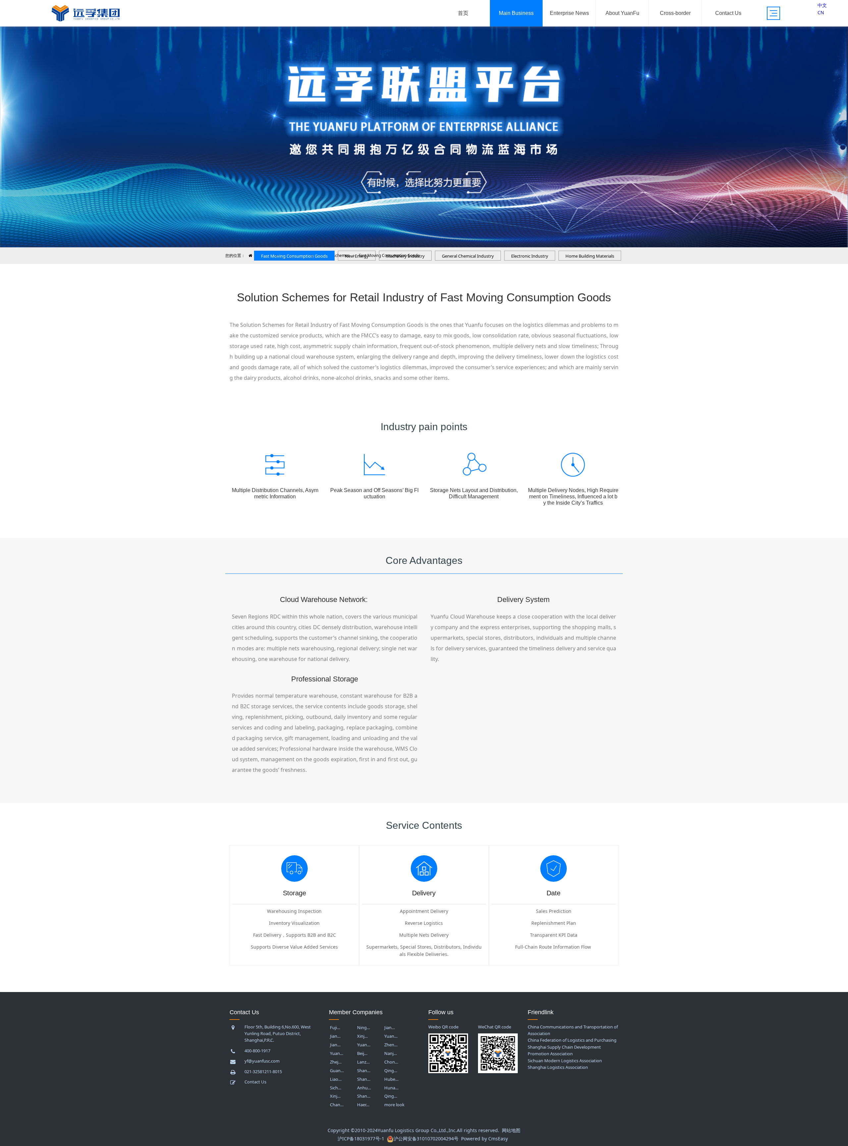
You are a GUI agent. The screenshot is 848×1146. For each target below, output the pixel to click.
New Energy (200, 85)
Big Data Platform (259, 124)
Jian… (389, 1027)
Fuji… (335, 1027)
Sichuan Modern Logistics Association (565, 1061)
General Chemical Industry (468, 256)
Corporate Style (622, 81)
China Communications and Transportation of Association (573, 1030)
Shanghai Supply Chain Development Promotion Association (564, 1050)
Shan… (363, 1070)
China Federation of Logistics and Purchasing (572, 1040)
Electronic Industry (529, 256)
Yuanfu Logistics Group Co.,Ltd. (412, 1130)
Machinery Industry (405, 256)
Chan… (337, 1105)
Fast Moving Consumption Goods (294, 256)
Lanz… (363, 1062)
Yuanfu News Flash (569, 46)
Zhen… (391, 1045)
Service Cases (319, 85)
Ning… (363, 1027)
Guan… (337, 1070)
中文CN (822, 9)
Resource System (318, 71)
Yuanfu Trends (569, 60)
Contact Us (728, 46)
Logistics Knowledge (569, 78)
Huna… (391, 1088)
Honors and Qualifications (622, 64)
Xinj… (362, 1036)
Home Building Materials (199, 144)
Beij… (362, 1053)
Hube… (391, 1079)
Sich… (335, 1088)
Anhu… (364, 1088)
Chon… (391, 1062)
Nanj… (390, 1053)
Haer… (363, 1105)
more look (394, 1105)
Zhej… (336, 1062)
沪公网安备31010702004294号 (426, 1138)
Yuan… (391, 1036)
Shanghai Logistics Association (558, 1067)
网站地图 (511, 1130)
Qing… (390, 1070)
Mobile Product (259, 138)
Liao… (336, 1079)
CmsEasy (498, 1138)
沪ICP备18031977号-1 (361, 1138)
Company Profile (622, 46)
